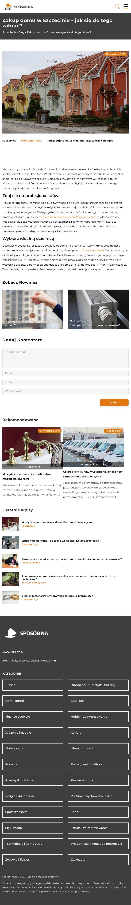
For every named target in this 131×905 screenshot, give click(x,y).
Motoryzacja (14, 748)
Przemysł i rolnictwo (20, 780)
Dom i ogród (14, 701)
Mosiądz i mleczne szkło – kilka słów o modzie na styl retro (58, 522)
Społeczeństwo (16, 812)
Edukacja (78, 701)
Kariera (76, 732)
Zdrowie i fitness (17, 859)
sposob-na (9, 140)
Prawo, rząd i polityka (86, 764)
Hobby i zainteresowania (89, 716)
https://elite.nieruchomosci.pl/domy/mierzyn (67, 217)
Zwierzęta (78, 859)
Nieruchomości (31, 140)
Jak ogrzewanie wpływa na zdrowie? (95, 325)
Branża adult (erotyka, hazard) (93, 685)
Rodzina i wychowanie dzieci (92, 796)
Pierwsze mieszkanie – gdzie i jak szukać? (27, 323)
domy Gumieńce (93, 250)
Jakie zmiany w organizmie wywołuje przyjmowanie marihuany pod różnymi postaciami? (70, 577)
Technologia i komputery (23, 844)
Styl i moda (13, 828)
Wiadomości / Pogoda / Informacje (96, 844)
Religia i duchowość (20, 796)
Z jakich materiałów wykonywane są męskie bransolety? (57, 595)
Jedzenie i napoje (18, 732)
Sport (75, 812)
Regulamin (48, 660)
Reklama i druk (82, 780)
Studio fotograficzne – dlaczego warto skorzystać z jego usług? (61, 540)
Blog (5, 660)
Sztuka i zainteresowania (89, 828)
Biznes (10, 685)
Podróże (11, 764)
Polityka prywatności (25, 660)
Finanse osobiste (17, 716)
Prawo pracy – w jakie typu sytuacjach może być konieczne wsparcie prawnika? (72, 559)
